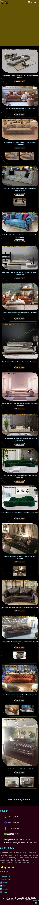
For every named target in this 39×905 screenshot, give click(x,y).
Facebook (5, 882)
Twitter (4, 886)
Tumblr (4, 892)
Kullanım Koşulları (5, 876)
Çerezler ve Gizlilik (5, 879)
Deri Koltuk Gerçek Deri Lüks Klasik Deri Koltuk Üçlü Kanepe (20, 607)
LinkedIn (5, 889)
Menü (33, 2)
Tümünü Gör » (19, 81)
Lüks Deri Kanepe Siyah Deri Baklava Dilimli (20, 769)
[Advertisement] (19, 25)
